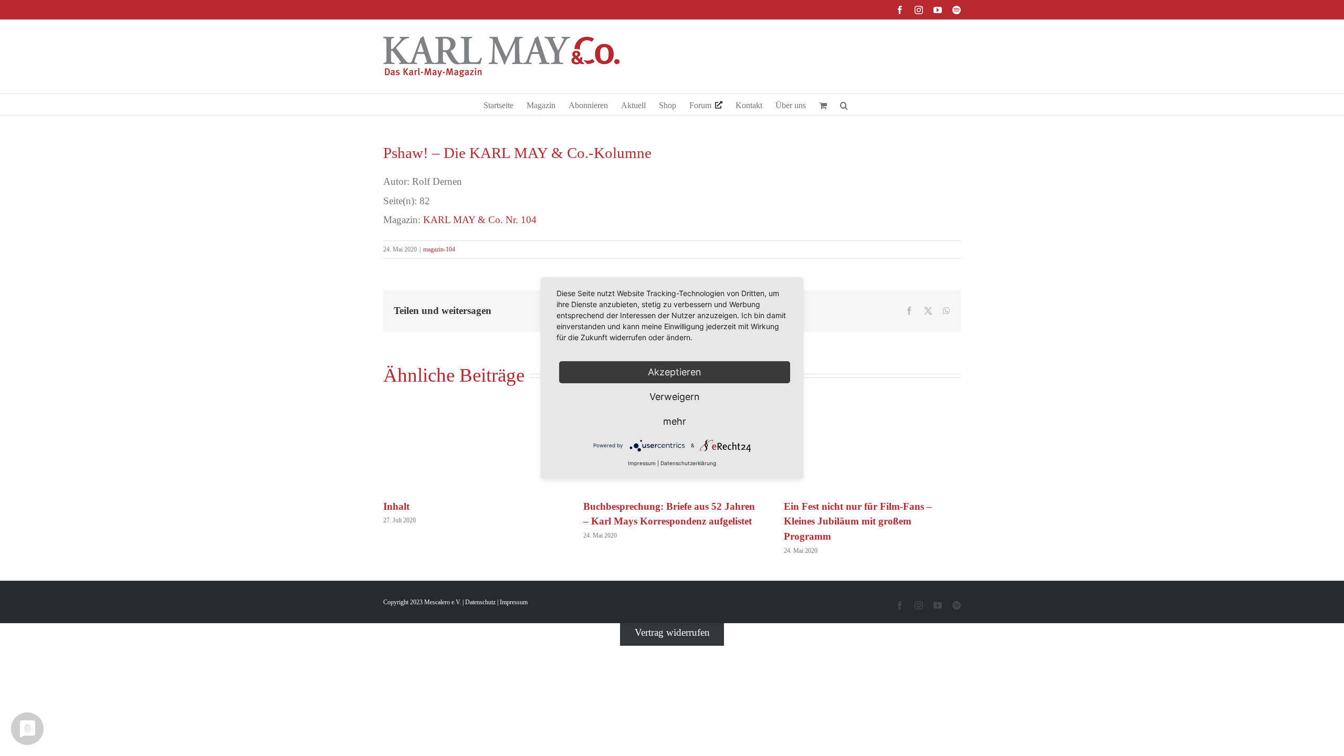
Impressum (514, 602)
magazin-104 (439, 249)
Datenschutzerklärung (688, 463)
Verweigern (674, 396)
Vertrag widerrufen (672, 632)
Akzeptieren (674, 371)
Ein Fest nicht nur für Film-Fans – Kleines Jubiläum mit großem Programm (858, 521)
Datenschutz (480, 602)
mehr (674, 421)
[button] (844, 104)
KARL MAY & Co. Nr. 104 (480, 219)
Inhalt (396, 506)
